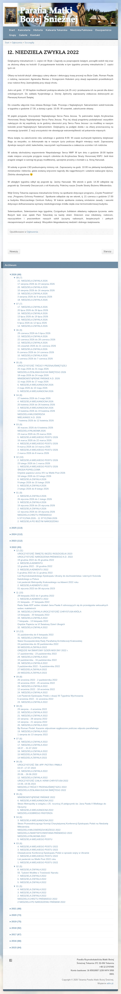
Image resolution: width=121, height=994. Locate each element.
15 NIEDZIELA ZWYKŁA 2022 (32, 754)
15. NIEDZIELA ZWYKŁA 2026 (32, 319)
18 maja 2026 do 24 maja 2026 (33, 375)
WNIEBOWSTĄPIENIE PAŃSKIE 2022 (36, 797)
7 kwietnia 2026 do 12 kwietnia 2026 (35, 420)
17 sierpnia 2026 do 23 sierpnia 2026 (36, 284)
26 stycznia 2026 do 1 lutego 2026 (34, 499)
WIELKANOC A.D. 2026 (29, 417)
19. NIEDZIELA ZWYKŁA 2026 (32, 293)
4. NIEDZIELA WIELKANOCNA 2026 (35, 401)
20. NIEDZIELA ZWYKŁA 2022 (32, 725)
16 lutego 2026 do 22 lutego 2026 (34, 476)
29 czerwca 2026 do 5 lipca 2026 (33, 333)
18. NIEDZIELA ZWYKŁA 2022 (32, 741)
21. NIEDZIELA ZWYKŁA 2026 (32, 280)
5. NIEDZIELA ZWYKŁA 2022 (31, 882)
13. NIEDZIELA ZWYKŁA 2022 (32, 771)
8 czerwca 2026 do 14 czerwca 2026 (35, 352)
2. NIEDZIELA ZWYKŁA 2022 (31, 895)
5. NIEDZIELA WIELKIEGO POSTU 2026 (37, 437)
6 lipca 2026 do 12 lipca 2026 (32, 323)
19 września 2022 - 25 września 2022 (36, 683)
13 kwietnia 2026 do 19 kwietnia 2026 (36, 411)
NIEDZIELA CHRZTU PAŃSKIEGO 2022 (37, 899)
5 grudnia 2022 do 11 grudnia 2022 (35, 572)
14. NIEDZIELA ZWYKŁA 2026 (32, 326)
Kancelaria (24, 29)
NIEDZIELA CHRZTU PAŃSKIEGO (34, 515)
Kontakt (35, 34)
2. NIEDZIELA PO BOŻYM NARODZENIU (38, 521)
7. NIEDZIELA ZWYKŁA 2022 (31, 876)
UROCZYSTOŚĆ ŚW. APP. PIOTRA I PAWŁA (39, 765)
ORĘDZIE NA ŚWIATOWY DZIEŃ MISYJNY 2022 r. (42, 650)
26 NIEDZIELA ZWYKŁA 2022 (32, 672)
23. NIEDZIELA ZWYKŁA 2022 (32, 702)
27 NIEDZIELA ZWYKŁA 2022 (32, 669)
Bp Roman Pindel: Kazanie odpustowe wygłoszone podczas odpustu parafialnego (58, 728)
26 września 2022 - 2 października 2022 (37, 680)
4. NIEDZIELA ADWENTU (30, 563)
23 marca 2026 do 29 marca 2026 (34, 434)
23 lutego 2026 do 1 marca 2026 (33, 463)
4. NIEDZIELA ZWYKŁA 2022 (31, 889)
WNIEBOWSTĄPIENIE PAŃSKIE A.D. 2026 (38, 378)
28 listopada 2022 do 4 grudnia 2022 (35, 595)
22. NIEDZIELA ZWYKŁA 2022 (32, 712)
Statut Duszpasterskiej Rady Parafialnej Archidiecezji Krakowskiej (49, 641)
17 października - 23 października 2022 (37, 653)
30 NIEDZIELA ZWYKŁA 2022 (32, 647)
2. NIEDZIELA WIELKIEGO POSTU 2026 (37, 460)
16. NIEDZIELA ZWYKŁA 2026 (32, 313)
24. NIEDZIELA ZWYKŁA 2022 (32, 692)
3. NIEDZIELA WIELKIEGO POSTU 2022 (37, 849)
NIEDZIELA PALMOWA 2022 (31, 836)
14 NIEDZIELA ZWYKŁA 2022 (32, 757)
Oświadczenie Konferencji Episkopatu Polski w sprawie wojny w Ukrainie (53, 853)
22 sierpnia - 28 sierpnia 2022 (32, 718)
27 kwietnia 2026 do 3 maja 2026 (34, 398)
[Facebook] (10, 960)
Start (12, 29)
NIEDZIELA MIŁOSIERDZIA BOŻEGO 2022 (38, 830)
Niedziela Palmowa (81, 29)
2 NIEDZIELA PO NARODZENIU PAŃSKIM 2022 (41, 902)
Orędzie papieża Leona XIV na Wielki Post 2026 (41, 473)
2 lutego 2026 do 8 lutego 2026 (33, 488)
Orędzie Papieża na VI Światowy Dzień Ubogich (41, 624)
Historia (38, 29)
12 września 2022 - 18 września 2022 (36, 689)
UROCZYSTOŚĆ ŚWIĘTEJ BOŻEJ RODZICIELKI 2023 (44, 553)
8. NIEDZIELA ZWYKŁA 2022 (31, 869)
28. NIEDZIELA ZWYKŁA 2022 (32, 663)
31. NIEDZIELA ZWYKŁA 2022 (32, 638)
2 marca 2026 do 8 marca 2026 (33, 453)
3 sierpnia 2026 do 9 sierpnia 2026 (34, 296)
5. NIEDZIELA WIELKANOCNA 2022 (35, 810)
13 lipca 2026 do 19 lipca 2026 (32, 316)
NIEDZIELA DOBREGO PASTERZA (34, 813)
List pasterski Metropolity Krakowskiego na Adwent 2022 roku (47, 582)
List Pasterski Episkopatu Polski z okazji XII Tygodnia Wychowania (50, 695)
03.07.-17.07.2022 (26, 768)
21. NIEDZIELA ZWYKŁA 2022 (32, 715)
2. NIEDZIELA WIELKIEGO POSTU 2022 (37, 856)
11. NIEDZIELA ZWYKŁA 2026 (32, 349)
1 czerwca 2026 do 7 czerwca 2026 (35, 358)
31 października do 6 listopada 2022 (35, 634)
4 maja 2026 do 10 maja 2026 (32, 388)
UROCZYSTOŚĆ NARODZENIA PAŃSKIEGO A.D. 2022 (45, 557)
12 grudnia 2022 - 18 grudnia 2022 (34, 566)
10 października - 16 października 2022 (37, 660)
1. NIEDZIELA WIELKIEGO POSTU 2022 (37, 862)
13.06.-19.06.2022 (26, 784)
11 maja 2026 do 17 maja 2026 (33, 381)
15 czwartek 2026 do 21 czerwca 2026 (36, 346)
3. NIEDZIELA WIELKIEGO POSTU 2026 (37, 450)
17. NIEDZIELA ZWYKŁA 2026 (32, 307)
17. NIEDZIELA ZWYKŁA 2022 (32, 745)
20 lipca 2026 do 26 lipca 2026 (32, 310)
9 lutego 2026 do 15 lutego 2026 (33, 482)
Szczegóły (29, 42)
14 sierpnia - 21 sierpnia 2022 (32, 722)
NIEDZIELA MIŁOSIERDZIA (31, 414)
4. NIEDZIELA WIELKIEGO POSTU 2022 (37, 846)
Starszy (107, 251)
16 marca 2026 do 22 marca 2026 (34, 440)
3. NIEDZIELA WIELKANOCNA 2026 (35, 407)
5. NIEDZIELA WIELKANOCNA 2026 (35, 391)
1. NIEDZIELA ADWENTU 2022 (32, 599)
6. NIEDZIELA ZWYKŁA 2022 (31, 879)
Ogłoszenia (17, 42)
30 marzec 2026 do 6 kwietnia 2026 (35, 427)
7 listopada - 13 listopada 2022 (32, 621)
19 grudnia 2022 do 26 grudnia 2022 (35, 560)
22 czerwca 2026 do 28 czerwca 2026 (36, 339)
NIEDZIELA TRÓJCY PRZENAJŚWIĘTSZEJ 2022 (42, 787)
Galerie (23, 34)
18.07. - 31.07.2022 (27, 748)
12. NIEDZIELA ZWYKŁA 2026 (32, 342)
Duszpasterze (103, 29)
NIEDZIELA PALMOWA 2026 (31, 430)
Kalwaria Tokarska (56, 29)
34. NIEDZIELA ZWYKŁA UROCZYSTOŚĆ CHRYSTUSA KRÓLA (49, 611)
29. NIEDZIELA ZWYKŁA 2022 (32, 657)
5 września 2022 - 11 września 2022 (35, 699)
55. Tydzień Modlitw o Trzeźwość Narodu (37, 872)
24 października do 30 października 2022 (37, 644)
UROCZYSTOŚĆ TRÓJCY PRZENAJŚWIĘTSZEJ (42, 365)
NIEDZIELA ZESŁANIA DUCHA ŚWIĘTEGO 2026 (41, 372)
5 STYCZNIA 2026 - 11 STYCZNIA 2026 (37, 518)
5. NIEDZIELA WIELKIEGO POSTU (34, 839)
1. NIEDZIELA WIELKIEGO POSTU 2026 (37, 466)
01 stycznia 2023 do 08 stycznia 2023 (36, 588)
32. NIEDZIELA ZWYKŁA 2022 (32, 627)
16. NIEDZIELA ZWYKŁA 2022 (32, 751)
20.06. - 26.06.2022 (27, 774)
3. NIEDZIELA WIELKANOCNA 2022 (35, 820)
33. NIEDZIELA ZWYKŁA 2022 (32, 618)
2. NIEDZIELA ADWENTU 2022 (32, 585)
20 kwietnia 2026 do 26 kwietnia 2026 (36, 404)
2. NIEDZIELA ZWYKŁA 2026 (31, 508)
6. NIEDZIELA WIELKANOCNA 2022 (35, 800)
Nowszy (14, 251)
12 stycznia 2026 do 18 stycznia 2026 (36, 511)
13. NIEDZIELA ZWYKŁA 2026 (32, 336)
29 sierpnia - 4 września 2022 (32, 709)
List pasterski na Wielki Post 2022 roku (36, 859)
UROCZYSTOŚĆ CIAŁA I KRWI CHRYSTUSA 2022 (42, 780)
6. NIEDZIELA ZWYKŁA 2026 (31, 479)
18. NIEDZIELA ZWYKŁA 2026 (32, 300)
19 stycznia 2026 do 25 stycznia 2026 (36, 505)
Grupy (12, 34)
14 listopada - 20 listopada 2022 (33, 615)
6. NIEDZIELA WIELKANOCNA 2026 (35, 384)
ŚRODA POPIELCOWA (28, 469)
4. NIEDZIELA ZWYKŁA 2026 (31, 496)
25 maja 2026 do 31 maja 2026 (33, 369)
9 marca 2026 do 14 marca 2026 (33, 446)
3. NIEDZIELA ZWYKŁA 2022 (31, 892)
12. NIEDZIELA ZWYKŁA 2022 (32, 777)
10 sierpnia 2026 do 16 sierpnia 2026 (36, 290)
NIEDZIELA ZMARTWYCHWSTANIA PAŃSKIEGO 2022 (44, 833)
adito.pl (110, 983)
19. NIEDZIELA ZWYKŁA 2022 (32, 731)
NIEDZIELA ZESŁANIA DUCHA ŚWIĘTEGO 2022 (41, 790)
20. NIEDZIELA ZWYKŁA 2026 (32, 287)
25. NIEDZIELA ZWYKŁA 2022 (32, 686)
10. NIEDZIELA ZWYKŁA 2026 (32, 355)
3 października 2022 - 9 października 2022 (38, 666)
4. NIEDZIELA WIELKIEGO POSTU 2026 (37, 443)
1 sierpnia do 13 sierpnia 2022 (32, 734)
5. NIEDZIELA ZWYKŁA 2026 (31, 485)
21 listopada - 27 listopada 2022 (33, 602)
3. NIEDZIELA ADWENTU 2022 (32, 569)
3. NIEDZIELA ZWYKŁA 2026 (31, 502)
